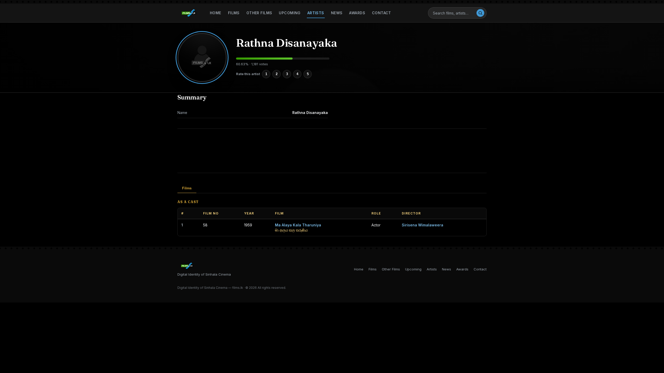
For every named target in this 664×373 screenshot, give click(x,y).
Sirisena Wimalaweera (422, 225)
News (337, 13)
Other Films (259, 13)
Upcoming (289, 13)
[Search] (480, 13)
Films (234, 13)
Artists (315, 13)
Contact (381, 13)
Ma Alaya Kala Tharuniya (298, 225)
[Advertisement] (332, 150)
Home (215, 13)
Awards (357, 13)
